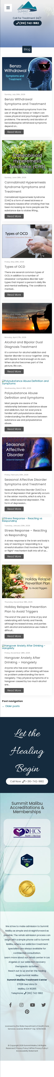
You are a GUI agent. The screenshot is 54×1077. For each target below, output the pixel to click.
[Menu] (8, 8)
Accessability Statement (27, 1051)
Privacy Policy (22, 1048)
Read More (14, 132)
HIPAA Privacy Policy (38, 1048)
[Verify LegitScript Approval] (27, 860)
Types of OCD (15, 267)
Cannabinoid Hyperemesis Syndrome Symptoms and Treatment (25, 187)
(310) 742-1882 (29, 23)
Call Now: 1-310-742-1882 (27, 781)
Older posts (11, 706)
